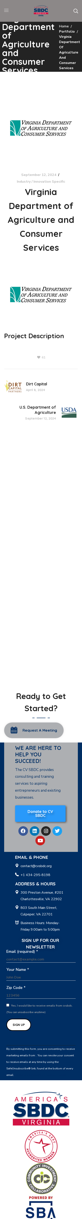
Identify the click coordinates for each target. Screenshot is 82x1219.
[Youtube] (40, 840)
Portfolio (67, 31)
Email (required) (22, 951)
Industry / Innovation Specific (41, 181)
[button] (75, 11)
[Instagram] (46, 831)
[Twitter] (57, 831)
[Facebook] (23, 831)
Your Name (17, 969)
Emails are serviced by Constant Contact (40, 1075)
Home (64, 26)
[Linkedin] (34, 831)
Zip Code (16, 987)
